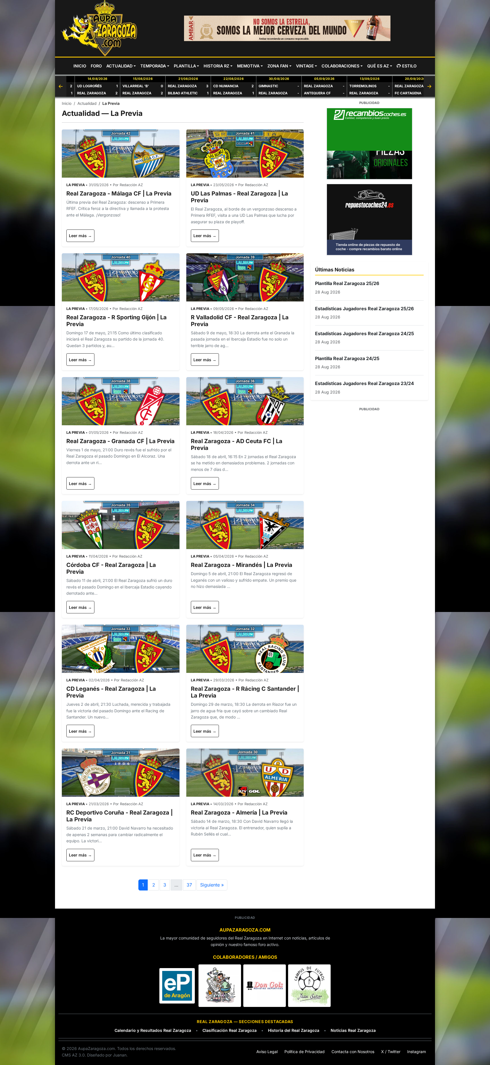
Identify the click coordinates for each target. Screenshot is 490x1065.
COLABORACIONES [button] (340, 65)
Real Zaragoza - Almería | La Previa (239, 812)
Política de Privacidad (304, 1051)
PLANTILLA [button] (185, 65)
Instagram (416, 1051)
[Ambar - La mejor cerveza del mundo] (287, 28)
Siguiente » (212, 885)
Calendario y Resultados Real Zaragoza (153, 1030)
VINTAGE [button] (305, 65)
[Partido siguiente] (429, 86)
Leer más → (80, 235)
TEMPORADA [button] (153, 65)
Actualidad (86, 103)
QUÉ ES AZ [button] (378, 65)
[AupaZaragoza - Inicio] (100, 28)
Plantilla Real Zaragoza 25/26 (347, 283)
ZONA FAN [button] (277, 65)
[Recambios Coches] (369, 143)
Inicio (66, 103)
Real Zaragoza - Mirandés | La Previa (241, 565)
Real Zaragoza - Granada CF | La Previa (120, 441)
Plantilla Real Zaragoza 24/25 (347, 358)
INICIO (79, 65)
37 (189, 885)
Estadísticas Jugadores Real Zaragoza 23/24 (364, 383)
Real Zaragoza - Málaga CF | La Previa (119, 193)
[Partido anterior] (60, 86)
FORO (96, 65)
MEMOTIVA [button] (248, 65)
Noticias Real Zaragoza (353, 1030)
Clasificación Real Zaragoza (229, 1030)
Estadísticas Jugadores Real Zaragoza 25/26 (364, 308)
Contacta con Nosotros (352, 1051)
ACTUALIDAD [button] (119, 65)
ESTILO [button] (409, 65)
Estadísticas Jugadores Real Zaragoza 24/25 (364, 333)
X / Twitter (390, 1051)
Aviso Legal (267, 1051)
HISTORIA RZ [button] (216, 65)
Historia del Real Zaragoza (293, 1030)
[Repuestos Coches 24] (369, 219)
